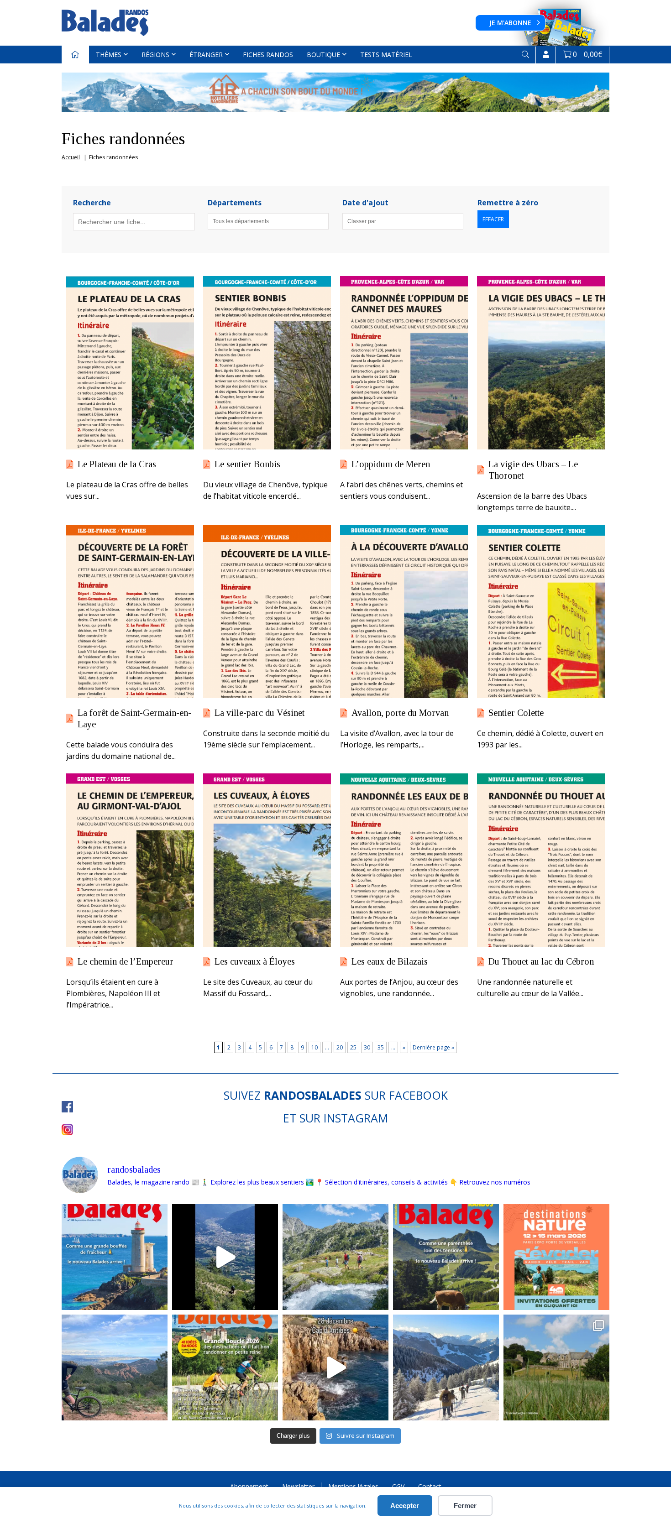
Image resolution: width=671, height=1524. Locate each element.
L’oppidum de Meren (390, 464)
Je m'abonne (510, 22)
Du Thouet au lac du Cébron (541, 961)
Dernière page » (433, 1047)
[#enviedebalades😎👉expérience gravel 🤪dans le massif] (115, 1367)
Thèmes (108, 54)
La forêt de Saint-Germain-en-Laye (134, 718)
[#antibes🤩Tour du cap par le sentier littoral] (335, 1367)
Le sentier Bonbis (247, 464)
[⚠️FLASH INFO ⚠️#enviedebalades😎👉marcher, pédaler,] (446, 1367)
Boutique (323, 54)
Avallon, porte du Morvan (400, 713)
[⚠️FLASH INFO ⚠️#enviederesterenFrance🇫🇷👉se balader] (115, 1257)
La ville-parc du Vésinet (259, 713)
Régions (155, 54)
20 (339, 1047)
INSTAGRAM (356, 1118)
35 (380, 1047)
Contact (429, 1486)
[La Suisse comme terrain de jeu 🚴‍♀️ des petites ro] (446, 1257)
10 (314, 1047)
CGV (398, 1486)
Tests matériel (386, 54)
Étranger (206, 54)
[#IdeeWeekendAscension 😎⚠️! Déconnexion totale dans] (335, 1257)
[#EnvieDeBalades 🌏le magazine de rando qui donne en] (556, 1367)
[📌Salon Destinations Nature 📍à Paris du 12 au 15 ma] (556, 1257)
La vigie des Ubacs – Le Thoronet (533, 469)
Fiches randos (268, 54)
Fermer (465, 1505)
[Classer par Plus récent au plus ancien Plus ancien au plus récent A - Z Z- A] (402, 221)
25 (353, 1047)
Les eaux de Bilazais (389, 961)
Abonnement (249, 1486)
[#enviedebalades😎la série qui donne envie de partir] (225, 1367)
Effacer (493, 219)
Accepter (404, 1505)
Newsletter (298, 1486)
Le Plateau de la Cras (117, 464)
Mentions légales (353, 1486)
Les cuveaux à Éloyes (255, 961)
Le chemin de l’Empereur (125, 961)
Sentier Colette (516, 713)
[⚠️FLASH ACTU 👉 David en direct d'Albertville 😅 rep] (225, 1257)
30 (367, 1047)
